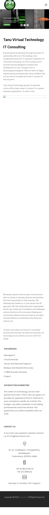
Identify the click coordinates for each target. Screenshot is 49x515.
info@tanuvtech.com (19, 436)
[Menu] (46, 4)
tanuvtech (23, 497)
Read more (7, 24)
